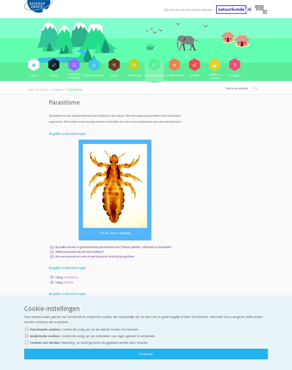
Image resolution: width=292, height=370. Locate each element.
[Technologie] (134, 64)
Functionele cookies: (84, 329)
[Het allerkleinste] (174, 64)
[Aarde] (114, 64)
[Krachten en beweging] (74, 64)
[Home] (33, 64)
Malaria (68, 282)
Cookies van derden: (88, 342)
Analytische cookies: (92, 336)
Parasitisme (74, 89)
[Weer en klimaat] (94, 64)
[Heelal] (53, 64)
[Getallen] (194, 64)
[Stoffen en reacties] (214, 64)
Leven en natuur (38, 89)
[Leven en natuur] (154, 64)
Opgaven (58, 89)
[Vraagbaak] (234, 64)
